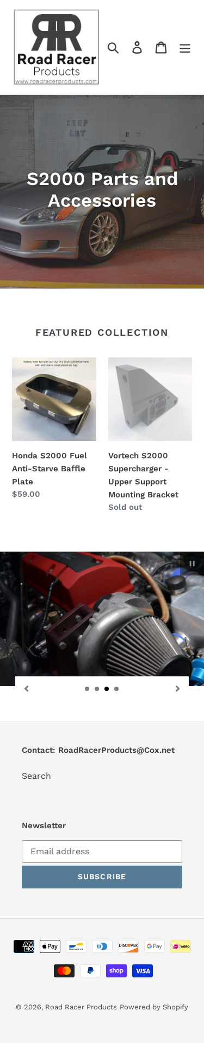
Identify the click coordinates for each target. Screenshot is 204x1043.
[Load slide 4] (117, 689)
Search (36, 776)
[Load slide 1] (87, 689)
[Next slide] (178, 688)
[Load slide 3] (107, 689)
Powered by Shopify (154, 1007)
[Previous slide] (26, 688)
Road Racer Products (81, 1007)
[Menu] (185, 47)
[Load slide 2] (97, 689)
